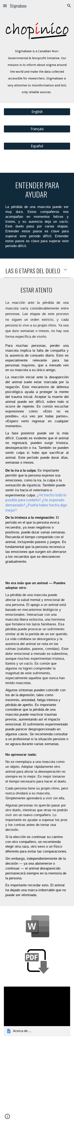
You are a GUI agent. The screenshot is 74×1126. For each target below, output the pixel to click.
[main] (37, 69)
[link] (37, 1011)
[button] (5, 5)
